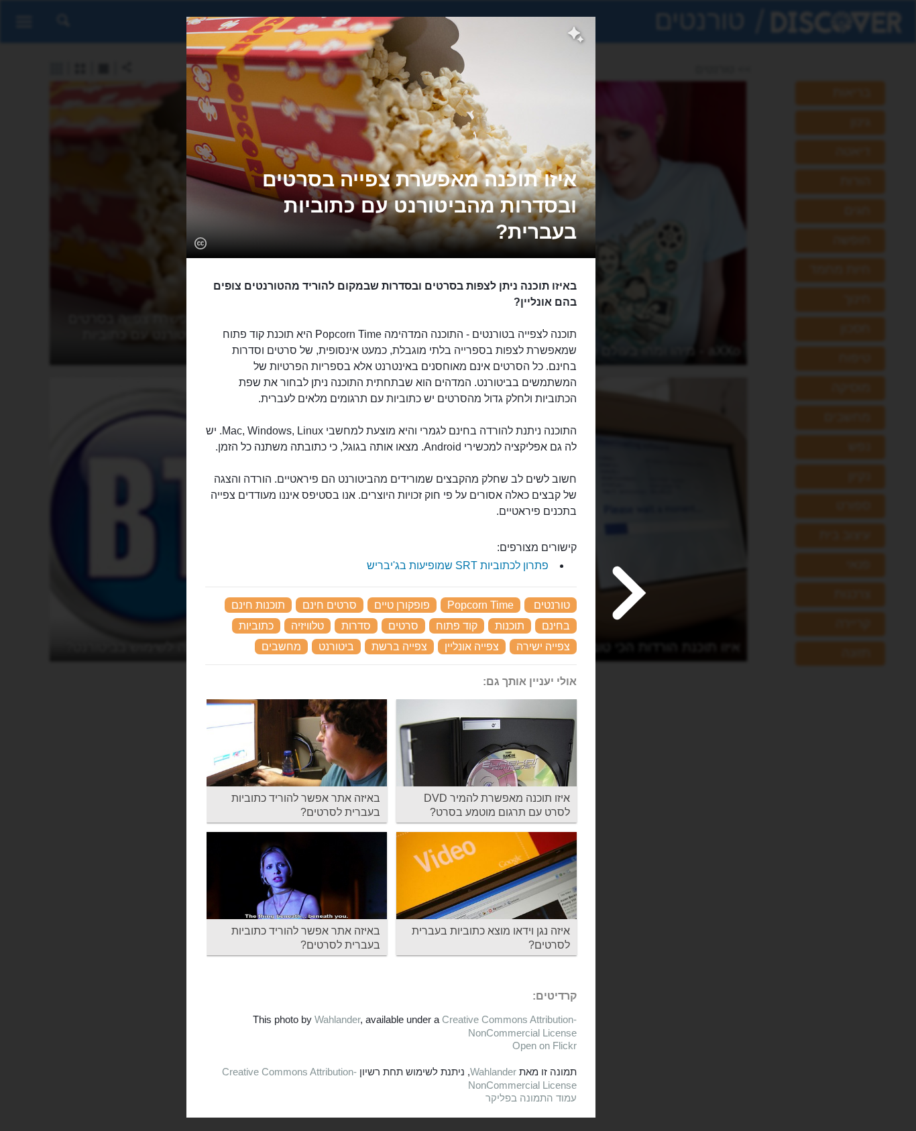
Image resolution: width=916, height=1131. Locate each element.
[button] (390, 205)
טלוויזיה (307, 626)
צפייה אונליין (472, 646)
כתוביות (256, 626)
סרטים (403, 626)
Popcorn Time (480, 605)
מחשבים (281, 646)
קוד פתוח (456, 626)
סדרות (356, 626)
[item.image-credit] (200, 242)
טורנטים (552, 605)
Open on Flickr (544, 1045)
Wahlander (337, 1019)
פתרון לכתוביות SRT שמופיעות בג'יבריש (458, 565)
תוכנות (509, 626)
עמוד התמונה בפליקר (531, 1098)
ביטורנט (336, 646)
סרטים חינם (329, 605)
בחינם (556, 626)
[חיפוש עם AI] (575, 36)
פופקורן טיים (402, 605)
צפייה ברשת (399, 646)
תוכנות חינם (258, 605)
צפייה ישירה (543, 646)
